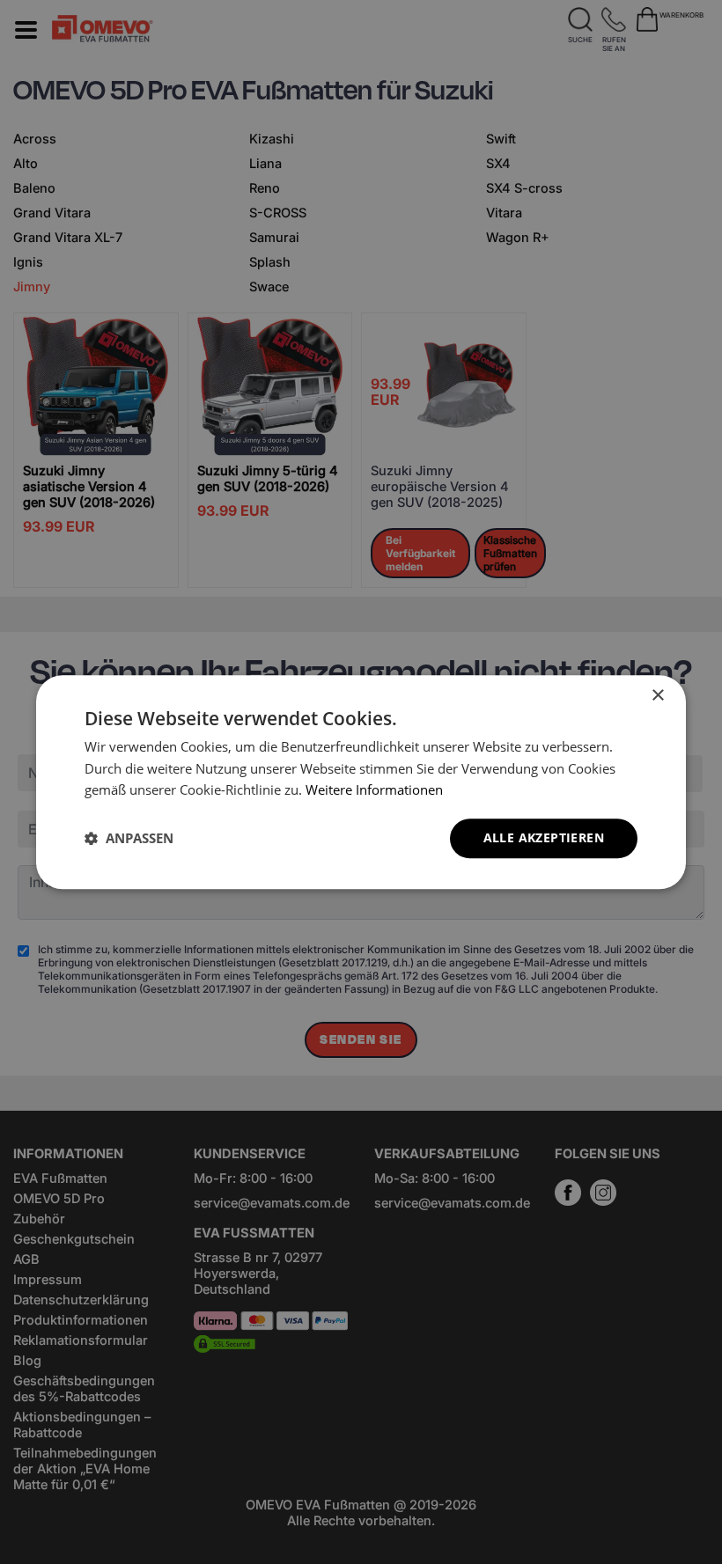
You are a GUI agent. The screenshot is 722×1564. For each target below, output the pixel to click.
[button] (129, 838)
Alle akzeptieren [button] (543, 837)
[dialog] (361, 782)
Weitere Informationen (374, 790)
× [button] (657, 695)
